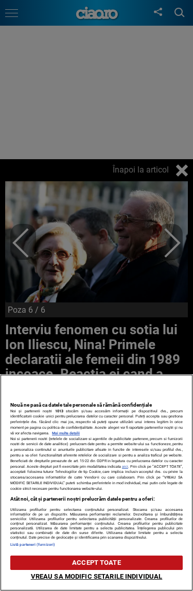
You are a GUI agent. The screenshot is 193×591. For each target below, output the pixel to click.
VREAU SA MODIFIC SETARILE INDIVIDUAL (97, 576)
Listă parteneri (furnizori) (32, 544)
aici (125, 466)
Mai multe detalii (66, 433)
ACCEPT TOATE (96, 562)
